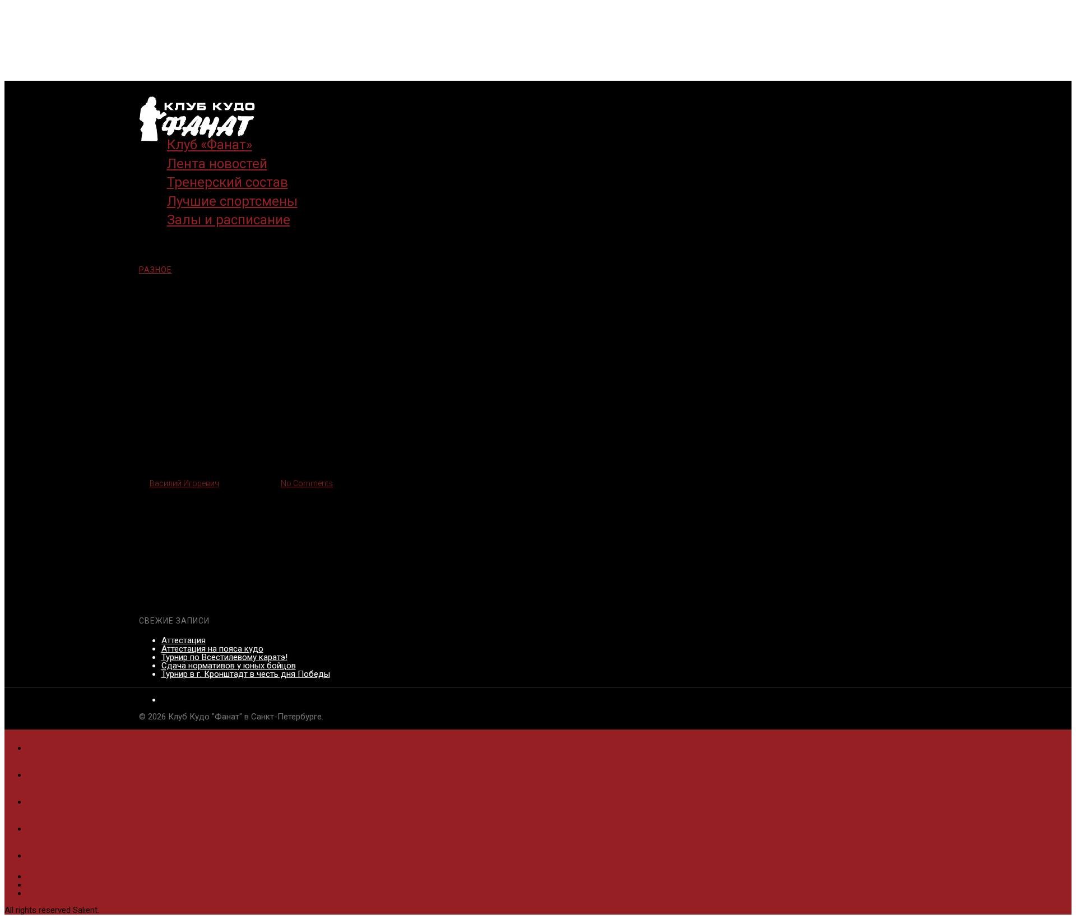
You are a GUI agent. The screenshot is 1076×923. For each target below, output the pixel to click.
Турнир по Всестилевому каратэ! (224, 657)
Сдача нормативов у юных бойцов (228, 666)
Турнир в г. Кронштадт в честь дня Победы (245, 674)
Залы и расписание (228, 220)
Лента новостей (109, 769)
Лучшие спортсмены (133, 823)
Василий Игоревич (184, 483)
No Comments (307, 483)
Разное (155, 269)
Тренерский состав (125, 796)
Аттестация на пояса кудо (212, 649)
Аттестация (183, 640)
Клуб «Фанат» (96, 742)
